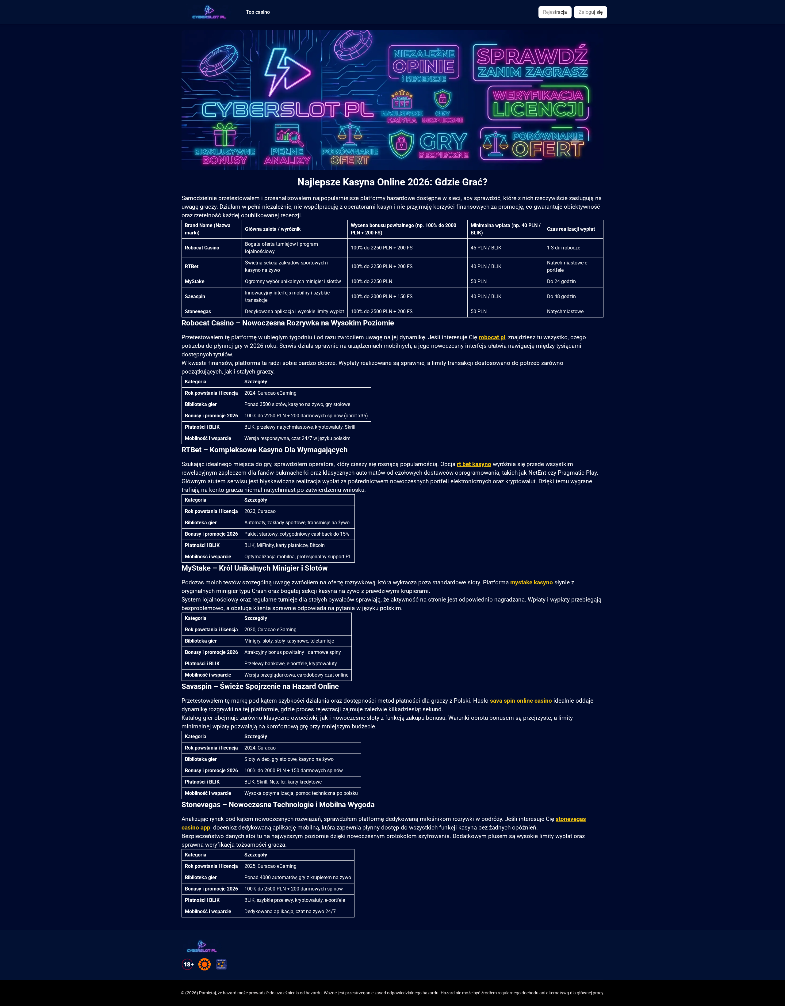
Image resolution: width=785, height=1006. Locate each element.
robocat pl (492, 337)
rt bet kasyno (474, 464)
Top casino (258, 12)
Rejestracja (555, 12)
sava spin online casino (521, 700)
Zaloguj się (591, 12)
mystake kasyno (531, 582)
